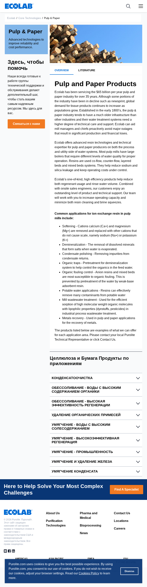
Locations (121, 520)
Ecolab (11, 18)
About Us (53, 513)
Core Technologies (29, 18)
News (84, 533)
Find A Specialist (126, 489)
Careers (119, 528)
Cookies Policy (89, 573)
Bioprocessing (90, 525)
